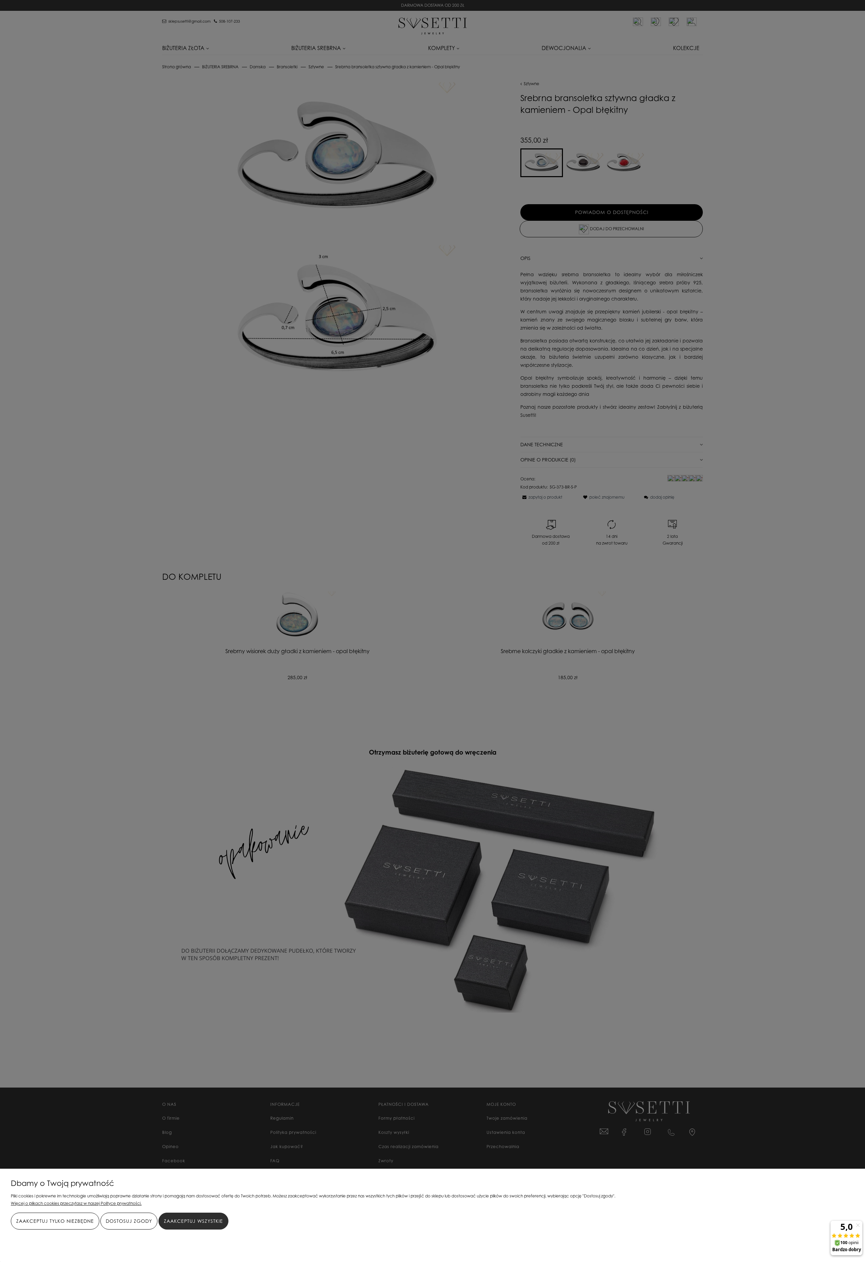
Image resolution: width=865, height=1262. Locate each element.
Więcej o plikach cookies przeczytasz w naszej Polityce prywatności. (76, 1203)
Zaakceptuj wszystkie (193, 1221)
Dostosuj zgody (129, 1221)
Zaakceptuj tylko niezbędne (55, 1221)
